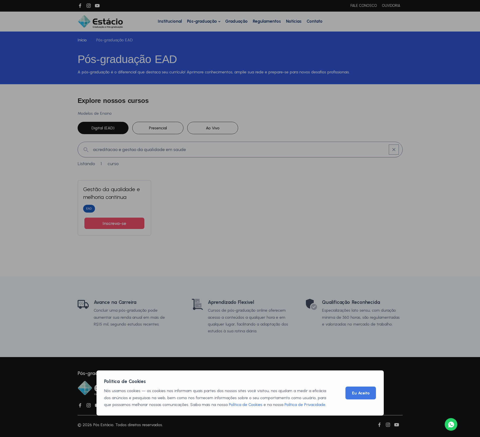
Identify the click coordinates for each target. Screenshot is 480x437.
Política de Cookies (245, 404)
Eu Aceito (360, 393)
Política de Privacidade (304, 404)
